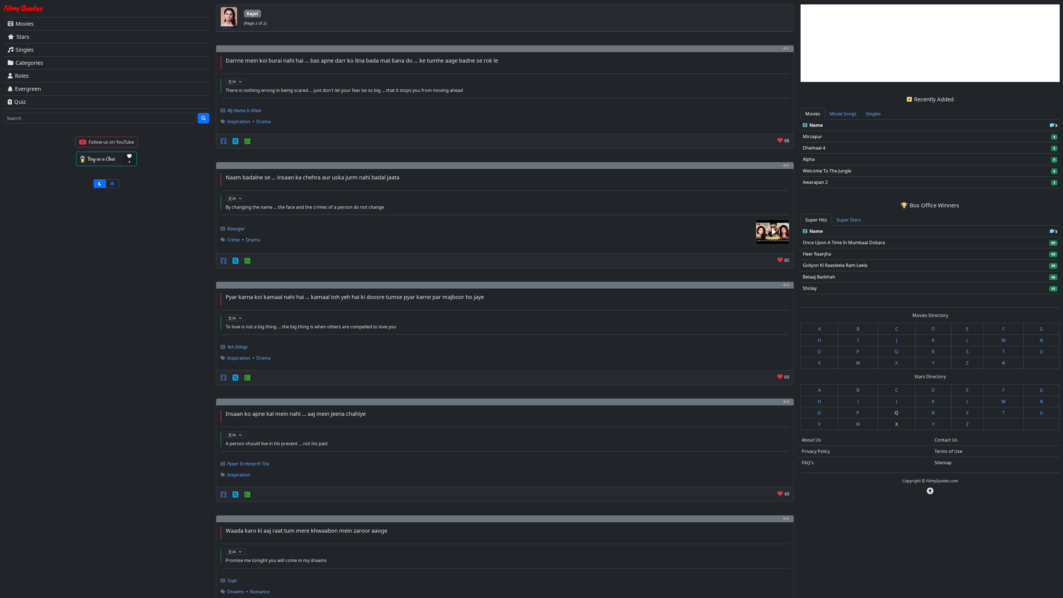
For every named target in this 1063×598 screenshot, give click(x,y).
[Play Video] (772, 231)
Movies (25, 23)
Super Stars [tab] (849, 220)
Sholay (810, 288)
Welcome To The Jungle (827, 171)
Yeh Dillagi (237, 347)
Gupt (232, 581)
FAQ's (808, 463)
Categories (29, 62)
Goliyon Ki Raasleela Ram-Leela (835, 265)
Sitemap (943, 463)
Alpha (809, 159)
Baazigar (236, 229)
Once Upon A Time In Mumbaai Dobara (844, 242)
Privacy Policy (816, 451)
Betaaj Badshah (819, 277)
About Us (811, 440)
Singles (25, 49)
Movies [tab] (812, 114)
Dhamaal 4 (814, 148)
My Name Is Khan (244, 110)
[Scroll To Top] (930, 491)
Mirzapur (812, 136)
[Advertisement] (930, 43)
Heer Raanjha (817, 254)
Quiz (20, 101)
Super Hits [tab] (816, 220)
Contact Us (946, 440)
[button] (106, 142)
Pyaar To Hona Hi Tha (248, 464)
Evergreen (28, 88)
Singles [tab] (873, 114)
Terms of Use (948, 451)
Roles (22, 75)
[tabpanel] (930, 154)
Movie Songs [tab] (843, 114)
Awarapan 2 (815, 182)
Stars (22, 36)
